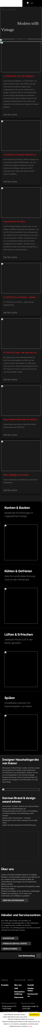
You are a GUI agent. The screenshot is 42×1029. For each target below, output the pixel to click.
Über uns (18, 985)
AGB (16, 988)
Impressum (18, 997)
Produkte (5, 985)
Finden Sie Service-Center (15, 943)
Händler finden (10, 949)
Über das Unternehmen (13, 900)
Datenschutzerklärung (19, 993)
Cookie (30, 1026)
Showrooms (8, 938)
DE (32, 3)
